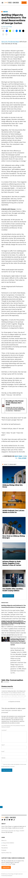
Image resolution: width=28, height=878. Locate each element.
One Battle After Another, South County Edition (12, 590)
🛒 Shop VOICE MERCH (7, 843)
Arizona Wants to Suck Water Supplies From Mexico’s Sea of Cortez (11, 563)
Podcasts (3, 850)
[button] (14, 44)
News (5, 12)
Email (3, 751)
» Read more (17, 410)
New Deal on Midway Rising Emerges (13, 537)
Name (3, 744)
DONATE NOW (6, 867)
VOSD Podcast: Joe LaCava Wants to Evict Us (13, 511)
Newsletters (4, 847)
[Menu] (2, 3)
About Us (3, 840)
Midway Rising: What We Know (12, 486)
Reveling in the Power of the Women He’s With (15, 402)
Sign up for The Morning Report (10, 41)
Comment (4, 730)
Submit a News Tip (6, 852)
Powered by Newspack (6, 875)
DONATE (24, 2)
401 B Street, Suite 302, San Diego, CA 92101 (12, 830)
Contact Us (4, 845)
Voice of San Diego (7, 26)
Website (3, 757)
